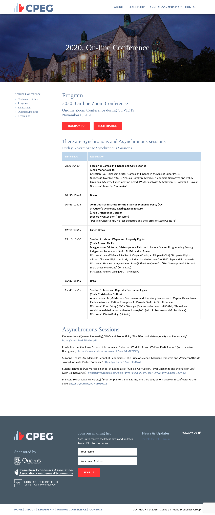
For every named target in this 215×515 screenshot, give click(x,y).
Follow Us (189, 432)
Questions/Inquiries (28, 111)
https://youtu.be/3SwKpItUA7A (122, 362)
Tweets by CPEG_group (156, 439)
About (119, 7)
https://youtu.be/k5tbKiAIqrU (79, 340)
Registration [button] (107, 126)
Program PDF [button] (76, 126)
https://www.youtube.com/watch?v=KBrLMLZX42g (108, 351)
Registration (24, 107)
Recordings (24, 116)
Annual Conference (72, 509)
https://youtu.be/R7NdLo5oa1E (88, 383)
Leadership (137, 7)
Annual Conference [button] (164, 7)
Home (18, 509)
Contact (191, 7)
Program (23, 103)
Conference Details (28, 99)
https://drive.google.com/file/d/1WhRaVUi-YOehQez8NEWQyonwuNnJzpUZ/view (137, 373)
